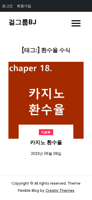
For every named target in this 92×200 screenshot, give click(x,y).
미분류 (46, 132)
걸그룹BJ (22, 22)
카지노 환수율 (46, 142)
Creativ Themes (59, 190)
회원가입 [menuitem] (24, 6)
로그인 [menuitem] (7, 6)
